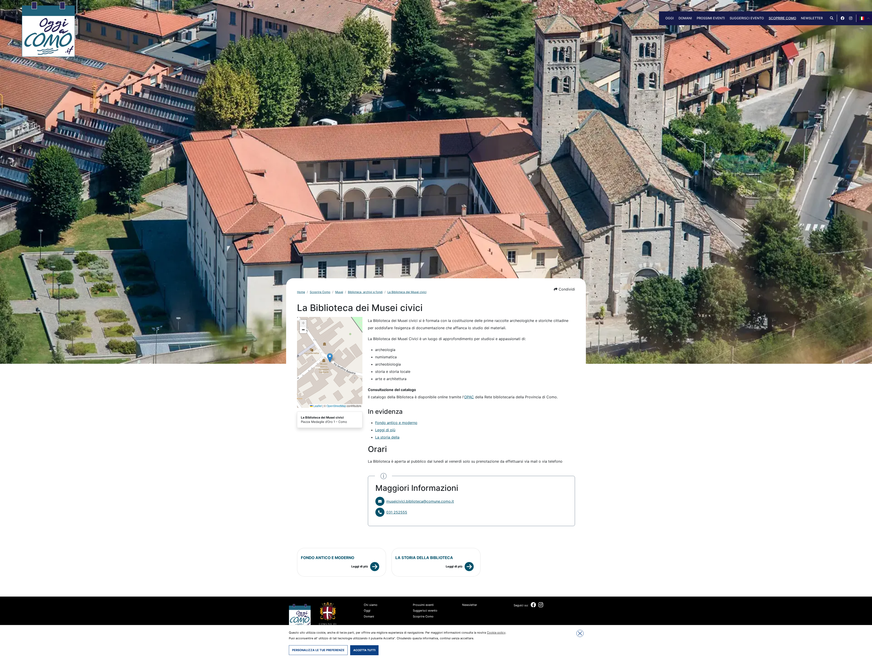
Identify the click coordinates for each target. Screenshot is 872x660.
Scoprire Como (782, 18)
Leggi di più (385, 430)
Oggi (669, 18)
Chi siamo (370, 605)
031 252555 (396, 512)
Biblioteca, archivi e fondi (365, 292)
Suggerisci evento (747, 18)
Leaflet (317, 406)
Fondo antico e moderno (396, 422)
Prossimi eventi (711, 18)
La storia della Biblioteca (424, 557)
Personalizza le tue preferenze (318, 650)
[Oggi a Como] (48, 29)
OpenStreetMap (336, 406)
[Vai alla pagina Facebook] (842, 18)
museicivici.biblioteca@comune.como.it (420, 501)
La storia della (387, 437)
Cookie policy (496, 632)
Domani (685, 18)
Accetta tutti (364, 650)
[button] (564, 289)
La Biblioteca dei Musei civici (406, 292)
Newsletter (812, 18)
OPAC (469, 397)
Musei (339, 292)
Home (301, 292)
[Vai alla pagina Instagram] (850, 18)
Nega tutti (580, 633)
